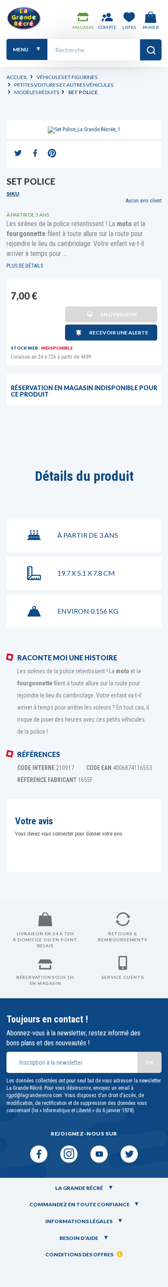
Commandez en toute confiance (79, 1204)
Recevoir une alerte (118, 332)
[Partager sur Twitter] (18, 154)
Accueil (17, 77)
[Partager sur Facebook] (35, 154)
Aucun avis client (144, 201)
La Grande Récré (79, 1188)
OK (149, 1062)
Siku (12, 193)
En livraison (118, 314)
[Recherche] (151, 49)
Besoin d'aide (79, 1238)
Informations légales (79, 1221)
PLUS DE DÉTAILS (24, 266)
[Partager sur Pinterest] (52, 154)
